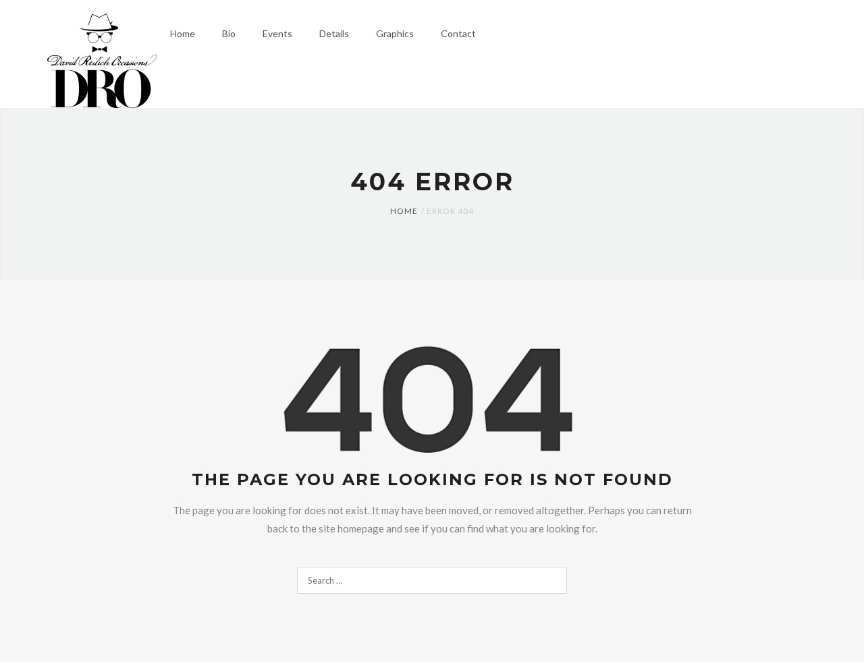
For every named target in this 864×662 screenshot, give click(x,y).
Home (404, 211)
